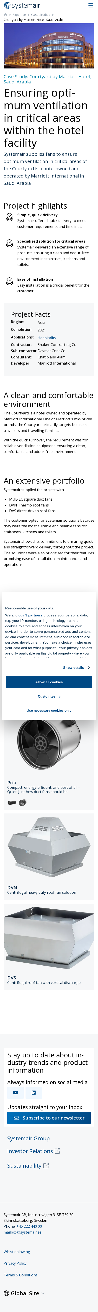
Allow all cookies (49, 682)
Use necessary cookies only (49, 710)
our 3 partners (30, 615)
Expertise (19, 14)
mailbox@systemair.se (22, 1232)
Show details (73, 667)
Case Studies (40, 14)
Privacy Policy (15, 1263)
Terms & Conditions (21, 1275)
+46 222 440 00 (29, 1226)
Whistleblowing (17, 1251)
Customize (46, 696)
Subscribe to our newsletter (54, 1118)
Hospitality (47, 337)
